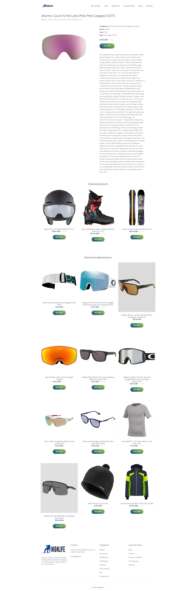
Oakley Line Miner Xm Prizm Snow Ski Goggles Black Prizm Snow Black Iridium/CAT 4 (136, 379)
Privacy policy (133, 561)
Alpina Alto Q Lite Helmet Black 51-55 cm (59, 229)
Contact (131, 553)
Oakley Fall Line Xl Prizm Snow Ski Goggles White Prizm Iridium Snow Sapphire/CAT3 (98, 304)
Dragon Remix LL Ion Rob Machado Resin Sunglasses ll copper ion (136, 316)
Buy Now (107, 46)
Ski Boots (116, 6)
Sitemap (131, 565)
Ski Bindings (104, 561)
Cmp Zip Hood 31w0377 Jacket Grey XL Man (136, 503)
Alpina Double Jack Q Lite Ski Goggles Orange (59, 378)
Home (43, 20)
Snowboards (129, 6)
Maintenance (104, 557)
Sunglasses (129, 26)
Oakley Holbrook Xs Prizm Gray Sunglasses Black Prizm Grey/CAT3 (98, 378)
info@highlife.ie (75, 556)
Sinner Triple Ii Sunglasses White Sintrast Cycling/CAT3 (59, 442)
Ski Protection (114, 26)
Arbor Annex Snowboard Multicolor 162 (136, 229)
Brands (149, 6)
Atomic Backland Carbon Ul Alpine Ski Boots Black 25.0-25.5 (98, 230)
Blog (140, 6)
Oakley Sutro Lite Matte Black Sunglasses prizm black (59, 517)
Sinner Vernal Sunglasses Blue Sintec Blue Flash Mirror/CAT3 (98, 442)
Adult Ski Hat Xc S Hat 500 (98, 503)
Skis (106, 6)
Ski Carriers (95, 6)
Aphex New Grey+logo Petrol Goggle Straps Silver (59, 304)
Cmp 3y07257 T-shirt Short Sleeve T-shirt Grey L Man (137, 442)
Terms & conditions (135, 557)
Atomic (136, 26)
